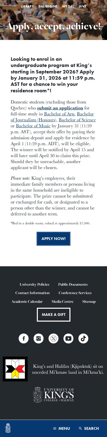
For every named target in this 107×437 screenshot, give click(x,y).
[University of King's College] (53, 395)
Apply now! (53, 238)
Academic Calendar (27, 301)
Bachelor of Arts (59, 113)
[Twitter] (53, 338)
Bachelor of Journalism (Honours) (52, 116)
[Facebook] (24, 338)
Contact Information (32, 292)
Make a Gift (53, 314)
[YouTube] (68, 338)
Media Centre (62, 301)
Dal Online (48, 6)
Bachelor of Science (77, 119)
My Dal (68, 6)
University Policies (34, 284)
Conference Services (75, 292)
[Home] (8, 428)
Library (27, 6)
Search (91, 428)
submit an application (60, 107)
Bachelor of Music (33, 125)
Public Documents (73, 284)
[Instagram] (39, 338)
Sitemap (89, 301)
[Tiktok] (83, 338)
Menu (63, 428)
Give (82, 6)
